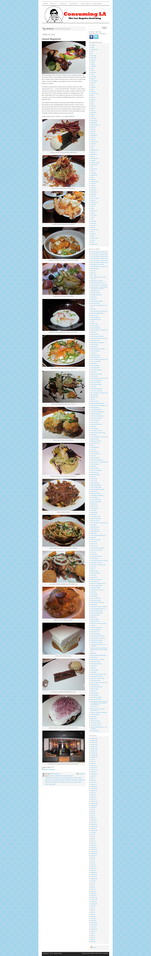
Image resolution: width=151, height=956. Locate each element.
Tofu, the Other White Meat (96, 686)
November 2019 (94, 755)
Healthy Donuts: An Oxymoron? (97, 659)
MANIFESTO (73, 3)
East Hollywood (94, 93)
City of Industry (94, 80)
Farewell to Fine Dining (96, 518)
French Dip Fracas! (95, 684)
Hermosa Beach (94, 120)
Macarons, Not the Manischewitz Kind (99, 712)
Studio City (93, 200)
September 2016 (94, 805)
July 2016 (93, 809)
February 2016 (94, 820)
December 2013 (94, 872)
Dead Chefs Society (95, 468)
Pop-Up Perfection (95, 670)
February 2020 (94, 750)
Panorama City (94, 168)
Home (45, 3)
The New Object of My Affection (98, 636)
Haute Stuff (93, 537)
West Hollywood (94, 229)
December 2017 (94, 786)
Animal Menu (48, 778)
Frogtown (93, 108)
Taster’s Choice (94, 545)
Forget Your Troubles (95, 365)
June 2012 (93, 910)
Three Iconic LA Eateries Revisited (98, 564)
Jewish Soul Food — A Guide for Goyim (99, 462)
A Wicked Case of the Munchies (97, 411)
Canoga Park (93, 66)
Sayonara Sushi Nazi (95, 615)
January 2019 (93, 765)
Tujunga (92, 208)
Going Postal (93, 592)
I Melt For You (94, 543)
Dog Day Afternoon (95, 464)
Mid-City (57, 774)
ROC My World (94, 451)
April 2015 (93, 841)
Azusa (92, 51)
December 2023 (94, 742)
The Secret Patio (94, 376)
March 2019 (93, 763)
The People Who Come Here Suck (98, 638)
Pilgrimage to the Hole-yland (97, 676)
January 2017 (93, 799)
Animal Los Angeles (68, 776)
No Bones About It (95, 325)
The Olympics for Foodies (96, 562)
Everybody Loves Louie (96, 600)
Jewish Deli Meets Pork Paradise (98, 602)
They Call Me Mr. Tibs (95, 680)
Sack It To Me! (94, 665)
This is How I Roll (95, 401)
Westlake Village (94, 238)
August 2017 (93, 792)
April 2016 (93, 815)
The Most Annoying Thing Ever (97, 336)
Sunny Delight (94, 604)
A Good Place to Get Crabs (96, 430)
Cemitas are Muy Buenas (96, 699)
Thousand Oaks (94, 202)
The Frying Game (94, 334)
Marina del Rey (94, 154)
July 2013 (93, 883)
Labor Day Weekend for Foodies (97, 403)
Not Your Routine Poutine (96, 424)
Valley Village (94, 215)
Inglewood (93, 129)
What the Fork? (94, 504)
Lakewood (93, 137)
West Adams (93, 223)
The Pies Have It (94, 397)
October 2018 (93, 771)
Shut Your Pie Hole (95, 621)
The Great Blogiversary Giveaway (98, 348)
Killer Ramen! (94, 716)
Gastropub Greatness (95, 714)
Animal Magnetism (51, 38)
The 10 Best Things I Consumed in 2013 (99, 436)
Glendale (92, 114)
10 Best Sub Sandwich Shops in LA (98, 535)
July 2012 (93, 908)
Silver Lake (93, 196)
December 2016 (94, 801)
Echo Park (93, 97)
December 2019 (94, 753)
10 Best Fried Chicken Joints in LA (98, 282)
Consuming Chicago (95, 290)
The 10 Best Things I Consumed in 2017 (99, 311)
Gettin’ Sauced (94, 480)
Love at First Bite (94, 428)
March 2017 (93, 795)
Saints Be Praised (94, 395)
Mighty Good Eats (94, 439)
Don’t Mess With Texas (96, 598)
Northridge (93, 160)
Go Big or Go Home (95, 420)
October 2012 (93, 901)
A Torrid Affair (94, 478)
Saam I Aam (93, 566)
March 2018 (93, 780)
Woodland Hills (94, 244)
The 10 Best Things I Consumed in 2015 (99, 359)
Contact (63, 3)
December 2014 (94, 849)
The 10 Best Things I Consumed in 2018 (99, 285)
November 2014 (94, 851)
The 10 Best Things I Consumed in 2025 (99, 252)
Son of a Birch (94, 372)
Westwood (93, 240)
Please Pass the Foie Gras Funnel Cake (99, 338)
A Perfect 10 (93, 353)
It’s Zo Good (93, 386)
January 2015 (93, 847)
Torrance (92, 206)
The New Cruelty (94, 315)
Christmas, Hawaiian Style (96, 627)
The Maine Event (94, 693)
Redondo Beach (94, 175)
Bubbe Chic (93, 272)
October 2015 (93, 828)
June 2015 (93, 836)
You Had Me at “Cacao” (96, 725)
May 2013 (93, 887)
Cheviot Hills (93, 76)
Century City (93, 72)
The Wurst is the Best (95, 720)
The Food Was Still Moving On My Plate (99, 560)
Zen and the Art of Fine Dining (97, 264)
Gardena (92, 110)
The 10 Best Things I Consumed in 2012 (99, 522)
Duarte (92, 89)
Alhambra (93, 45)
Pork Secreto (61, 782)
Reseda (92, 177)
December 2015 (94, 824)
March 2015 (93, 843)
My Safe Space (94, 363)
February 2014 (94, 868)
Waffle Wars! (93, 668)
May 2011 (93, 937)
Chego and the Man (95, 483)
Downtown (93, 87)
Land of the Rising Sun (95, 453)
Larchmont (93, 139)
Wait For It (93, 569)
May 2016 (93, 813)
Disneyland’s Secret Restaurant (97, 342)
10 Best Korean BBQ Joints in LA (98, 313)
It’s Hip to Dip (94, 554)
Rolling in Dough (94, 571)
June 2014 (93, 859)
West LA (92, 231)
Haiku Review (94, 299)
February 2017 (94, 797)
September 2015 (94, 830)
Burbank (92, 62)
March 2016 (93, 818)
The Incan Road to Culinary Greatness (99, 674)
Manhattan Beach (94, 150)
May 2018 (93, 778)
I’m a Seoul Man (94, 422)
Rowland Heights (94, 181)
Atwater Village (94, 49)
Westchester (93, 233)
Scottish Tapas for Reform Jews (97, 495)
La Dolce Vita (94, 332)
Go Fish (92, 321)
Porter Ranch (93, 173)
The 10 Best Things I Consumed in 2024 (99, 254)
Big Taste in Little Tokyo (96, 499)
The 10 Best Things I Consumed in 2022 (99, 258)
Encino (92, 101)
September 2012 (94, 903)
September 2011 (94, 929)
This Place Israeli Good (95, 292)
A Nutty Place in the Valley (96, 388)
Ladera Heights (94, 135)
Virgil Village (93, 221)
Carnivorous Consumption (96, 369)
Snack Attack (93, 525)
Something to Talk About (96, 294)
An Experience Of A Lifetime (97, 589)
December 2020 (94, 748)
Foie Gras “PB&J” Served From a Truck (99, 682)
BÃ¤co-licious (94, 617)
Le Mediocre (93, 426)
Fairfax (52, 774)
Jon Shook (79, 780)
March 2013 (93, 891)
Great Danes (93, 309)
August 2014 (93, 855)
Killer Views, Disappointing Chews (98, 583)
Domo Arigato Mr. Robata (96, 663)
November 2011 (94, 924)
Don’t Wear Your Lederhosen (97, 460)
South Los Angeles (95, 198)
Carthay (92, 70)
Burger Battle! (94, 672)
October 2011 (93, 927)
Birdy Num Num (94, 506)
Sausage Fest (93, 691)
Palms (92, 166)
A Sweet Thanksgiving (95, 633)
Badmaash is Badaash (95, 474)
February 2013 (94, 893)
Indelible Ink (93, 653)
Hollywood (93, 127)
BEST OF (53, 3)
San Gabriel (93, 183)
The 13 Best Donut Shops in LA (97, 416)
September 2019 (94, 757)
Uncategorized (94, 210)
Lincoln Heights (94, 141)
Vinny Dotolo (52, 784)
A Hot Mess (93, 455)
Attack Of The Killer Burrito (97, 613)
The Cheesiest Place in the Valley (97, 548)
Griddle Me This (94, 512)
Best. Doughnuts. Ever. (95, 357)
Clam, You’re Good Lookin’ (97, 550)
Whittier (92, 242)
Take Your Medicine (95, 619)
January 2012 (93, 920)
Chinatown (93, 78)
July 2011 (93, 933)
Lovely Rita (93, 449)
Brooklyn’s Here (94, 323)
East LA (92, 95)
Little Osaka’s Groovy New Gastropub (99, 606)
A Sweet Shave (94, 541)
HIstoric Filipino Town (95, 124)
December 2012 (94, 897)
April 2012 (93, 914)
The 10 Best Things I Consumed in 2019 (99, 266)
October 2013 (93, 876)
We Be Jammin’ (94, 434)
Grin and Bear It (94, 596)
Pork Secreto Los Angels (71, 782)
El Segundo (93, 99)
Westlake (92, 236)
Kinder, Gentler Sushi (95, 355)
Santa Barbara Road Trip (96, 485)
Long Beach (93, 143)
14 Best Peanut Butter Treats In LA (98, 608)
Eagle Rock (93, 91)
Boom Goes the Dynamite (96, 470)
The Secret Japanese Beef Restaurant (98, 655)
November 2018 (94, 769)
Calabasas (93, 64)
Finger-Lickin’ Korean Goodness (98, 678)
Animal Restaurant (57, 778)
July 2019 (93, 759)
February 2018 (94, 782)
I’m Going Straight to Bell (96, 409)
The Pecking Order (95, 407)
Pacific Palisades (94, 164)
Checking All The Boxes (96, 382)
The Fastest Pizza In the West (97, 610)
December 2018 (94, 767)
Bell (91, 53)
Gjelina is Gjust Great (95, 661)
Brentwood (93, 60)
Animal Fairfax (58, 776)
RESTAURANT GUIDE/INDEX (91, 3)
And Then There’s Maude (96, 384)
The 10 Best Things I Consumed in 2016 (99, 330)
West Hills (93, 227)
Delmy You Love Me (95, 443)
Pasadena (93, 171)
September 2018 (94, 774)
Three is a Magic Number (96, 487)
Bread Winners (94, 718)
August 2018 (93, 776)
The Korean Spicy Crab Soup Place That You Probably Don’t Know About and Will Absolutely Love (99, 703)
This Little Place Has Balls (96, 697)
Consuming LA (46, 953)
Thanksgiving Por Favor (96, 441)
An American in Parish (95, 516)
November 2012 (94, 899)
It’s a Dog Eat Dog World (96, 501)
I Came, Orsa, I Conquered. (96, 390)
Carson (92, 68)
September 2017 (94, 790)
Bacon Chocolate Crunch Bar (69, 780)
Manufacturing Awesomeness (97, 280)
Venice (92, 219)
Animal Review (58, 780)
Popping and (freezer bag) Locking (98, 432)
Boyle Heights (94, 57)
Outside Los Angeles (95, 162)
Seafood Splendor (94, 695)
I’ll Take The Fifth (94, 558)
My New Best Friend (95, 303)
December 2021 (94, 746)
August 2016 (93, 807)
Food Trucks (93, 106)
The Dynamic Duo (94, 529)
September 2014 (94, 853)
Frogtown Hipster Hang (96, 328)
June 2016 (93, 811)
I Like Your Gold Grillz (96, 361)
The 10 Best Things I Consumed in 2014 (99, 392)
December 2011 (94, 922)
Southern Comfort (94, 688)
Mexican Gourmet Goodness (97, 640)
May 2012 (93, 912)
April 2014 (93, 864)
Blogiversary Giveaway (96, 493)
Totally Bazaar (94, 533)
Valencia (92, 213)
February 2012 (94, 918)
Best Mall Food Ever (95, 527)
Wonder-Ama (93, 466)
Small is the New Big (95, 351)
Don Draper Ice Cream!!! (96, 723)
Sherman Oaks (94, 192)
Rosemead (93, 179)
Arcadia (92, 47)
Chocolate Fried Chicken (96, 413)
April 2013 (93, 889)
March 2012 (93, 916)
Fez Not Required (94, 497)
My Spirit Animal (94, 268)
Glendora (93, 116)
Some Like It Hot (94, 344)
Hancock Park (94, 118)
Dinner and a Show (95, 631)
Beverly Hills (93, 55)
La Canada (93, 133)
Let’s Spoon (93, 552)
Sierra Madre (93, 194)
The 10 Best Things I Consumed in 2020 (99, 262)
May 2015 (93, 839)
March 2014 (93, 866)
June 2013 (93, 885)
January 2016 (93, 822)
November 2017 (94, 788)
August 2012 (93, 906)
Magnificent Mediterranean (96, 585)
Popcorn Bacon (94, 577)
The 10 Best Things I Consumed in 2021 (99, 260)
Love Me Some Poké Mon (96, 380)
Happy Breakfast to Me (95, 319)
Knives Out (93, 270)
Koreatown (93, 131)
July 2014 (93, 857)
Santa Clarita (93, 187)
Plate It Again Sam (95, 508)
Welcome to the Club (95, 457)
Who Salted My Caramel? (96, 556)
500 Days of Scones (95, 520)
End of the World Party (95, 573)
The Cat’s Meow (94, 594)
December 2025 (94, 738)
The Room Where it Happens (97, 301)
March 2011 (93, 941)
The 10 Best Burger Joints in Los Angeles (99, 378)
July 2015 (93, 834)
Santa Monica (93, 189)
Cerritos (92, 74)
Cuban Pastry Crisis (95, 581)
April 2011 (93, 939)
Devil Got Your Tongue (96, 539)
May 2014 (93, 862)
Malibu (92, 148)
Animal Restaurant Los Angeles (70, 778)
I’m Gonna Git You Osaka (96, 418)
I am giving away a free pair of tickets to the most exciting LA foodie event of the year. (99, 649)
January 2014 (93, 870)
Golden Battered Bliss (95, 531)
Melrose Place (94, 297)
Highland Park (94, 122)
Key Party (93, 399)
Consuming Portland (95, 367)
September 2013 (94, 878)
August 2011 (93, 931)
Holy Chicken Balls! (95, 730)
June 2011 (93, 935)
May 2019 (93, 761)
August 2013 (93, 880)
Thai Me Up (93, 575)
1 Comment (82, 774)
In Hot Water (93, 510)
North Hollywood (94, 158)
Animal (52, 776)
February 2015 (94, 845)
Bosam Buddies (94, 346)
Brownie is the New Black (96, 374)
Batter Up (93, 445)
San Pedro (93, 185)
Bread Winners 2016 (95, 340)
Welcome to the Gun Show (96, 579)
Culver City (93, 83)
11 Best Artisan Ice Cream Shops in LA (99, 405)
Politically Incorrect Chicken (97, 642)
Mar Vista (93, 152)
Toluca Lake (93, 204)
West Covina (93, 225)
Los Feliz (93, 145)
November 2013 (94, 874)
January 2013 (93, 895)
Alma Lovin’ (93, 476)
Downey (92, 85)
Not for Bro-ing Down (95, 317)
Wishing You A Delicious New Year (98, 623)
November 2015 (94, 826)
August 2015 (93, 832)
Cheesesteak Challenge (95, 587)
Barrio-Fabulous (94, 657)
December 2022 (94, 744)
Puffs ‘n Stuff (93, 275)
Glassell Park (93, 112)
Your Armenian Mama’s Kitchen (97, 489)
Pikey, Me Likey (94, 491)
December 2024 (94, 740)
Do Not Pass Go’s (94, 472)
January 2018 (93, 784)
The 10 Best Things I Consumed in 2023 (99, 256)
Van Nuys (93, 217)
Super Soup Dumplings (96, 629)
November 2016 (94, 803)
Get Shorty (93, 625)
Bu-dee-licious (94, 514)
